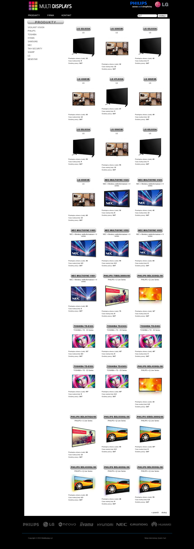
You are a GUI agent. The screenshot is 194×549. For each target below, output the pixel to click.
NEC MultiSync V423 (150, 179)
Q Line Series (154, 280)
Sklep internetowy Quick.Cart (155, 538)
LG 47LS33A (116, 79)
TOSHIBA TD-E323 (83, 326)
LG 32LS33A (83, 28)
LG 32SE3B (117, 28)
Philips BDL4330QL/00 (150, 366)
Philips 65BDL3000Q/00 (150, 416)
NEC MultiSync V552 (117, 230)
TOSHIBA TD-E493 (150, 326)
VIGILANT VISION (36, 27)
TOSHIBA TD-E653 (117, 366)
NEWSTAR (32, 59)
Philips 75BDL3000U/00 (117, 275)
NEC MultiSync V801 (83, 275)
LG (29, 56)
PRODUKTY (34, 15)
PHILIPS (31, 31)
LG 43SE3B (83, 79)
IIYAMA (31, 38)
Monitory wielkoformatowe (117, 184)
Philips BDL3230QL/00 (150, 275)
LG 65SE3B (83, 179)
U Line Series (121, 280)
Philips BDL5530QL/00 (116, 416)
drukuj (164, 512)
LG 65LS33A (150, 129)
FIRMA (50, 15)
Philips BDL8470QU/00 (83, 416)
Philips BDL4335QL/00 (83, 467)
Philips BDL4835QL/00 (116, 467)
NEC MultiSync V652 (150, 230)
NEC (30, 45)
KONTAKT (66, 15)
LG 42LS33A (150, 28)
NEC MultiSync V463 (83, 230)
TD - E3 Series (88, 330)
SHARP (31, 52)
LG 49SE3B (150, 79)
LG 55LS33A (83, 129)
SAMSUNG (33, 41)
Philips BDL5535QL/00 (150, 467)
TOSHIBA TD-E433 (117, 326)
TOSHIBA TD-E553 (83, 366)
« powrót (155, 512)
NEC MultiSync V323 (117, 179)
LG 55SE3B (117, 129)
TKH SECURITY (35, 49)
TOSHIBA (32, 34)
